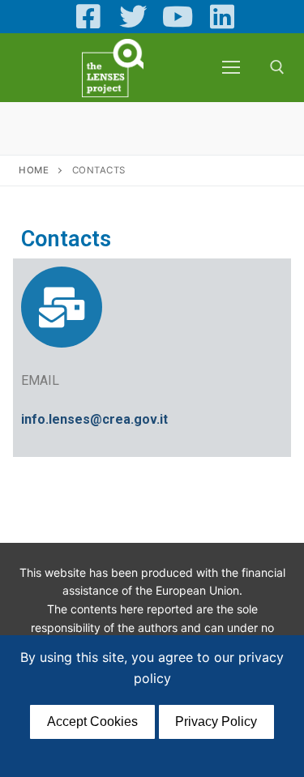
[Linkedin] (221, 16)
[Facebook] (88, 16)
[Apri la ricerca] (277, 67)
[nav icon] (231, 67)
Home (34, 170)
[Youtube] (178, 16)
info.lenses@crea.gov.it (94, 419)
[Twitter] (133, 16)
